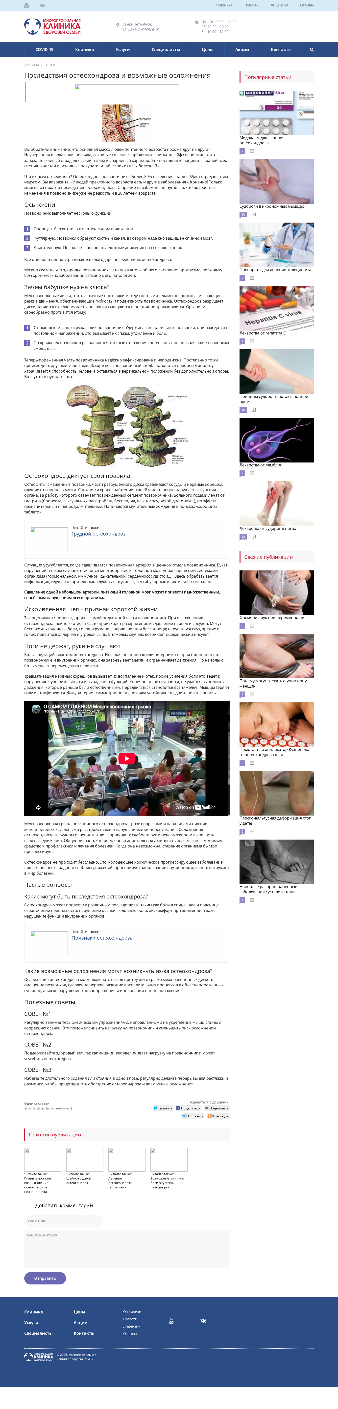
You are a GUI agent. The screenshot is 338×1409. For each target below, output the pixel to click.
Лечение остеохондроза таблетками (120, 1182)
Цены (208, 49)
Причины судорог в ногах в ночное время (274, 399)
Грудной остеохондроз (99, 533)
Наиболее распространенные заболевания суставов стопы (268, 889)
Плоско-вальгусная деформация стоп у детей (276, 820)
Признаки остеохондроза (102, 937)
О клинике (223, 5)
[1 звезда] (26, 1108)
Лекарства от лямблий (261, 465)
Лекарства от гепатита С (263, 333)
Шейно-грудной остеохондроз (78, 1180)
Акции (242, 49)
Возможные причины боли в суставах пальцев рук (167, 1182)
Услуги (123, 49)
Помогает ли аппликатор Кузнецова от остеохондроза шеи (274, 752)
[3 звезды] (35, 1108)
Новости (251, 5)
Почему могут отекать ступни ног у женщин (273, 683)
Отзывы (307, 5)
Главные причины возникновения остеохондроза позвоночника (38, 1185)
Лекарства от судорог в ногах (268, 528)
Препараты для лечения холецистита (275, 269)
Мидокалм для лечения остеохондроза (262, 140)
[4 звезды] (39, 1108)
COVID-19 (44, 49)
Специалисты (166, 49)
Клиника (84, 49)
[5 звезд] (43, 1108)
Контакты (281, 49)
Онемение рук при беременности (272, 617)
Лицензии (279, 5)
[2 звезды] (30, 1108)
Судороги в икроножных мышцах (272, 206)
